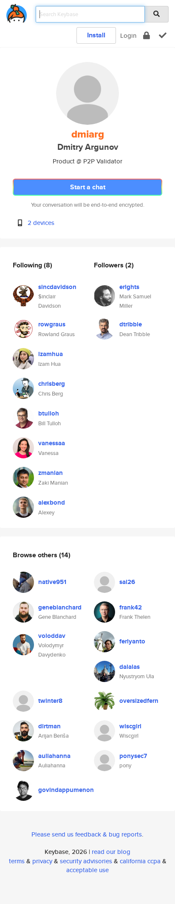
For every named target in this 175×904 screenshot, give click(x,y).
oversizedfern (138, 700)
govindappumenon (66, 790)
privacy (42, 860)
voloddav (51, 635)
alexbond (51, 502)
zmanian (50, 472)
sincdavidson (57, 287)
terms (17, 860)
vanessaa (51, 443)
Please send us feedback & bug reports (86, 834)
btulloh (48, 413)
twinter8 (50, 700)
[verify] (163, 35)
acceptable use (87, 869)
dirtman (49, 726)
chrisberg (51, 383)
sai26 (127, 582)
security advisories (86, 860)
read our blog (111, 851)
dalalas (129, 666)
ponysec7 (133, 756)
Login (128, 35)
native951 (52, 582)
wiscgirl (130, 726)
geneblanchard (60, 607)
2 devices (41, 222)
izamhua (50, 354)
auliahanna (54, 756)
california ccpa (140, 860)
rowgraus (51, 324)
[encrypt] (146, 35)
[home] (16, 12)
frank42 (130, 607)
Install (96, 35)
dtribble (130, 324)
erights (129, 287)
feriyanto (132, 641)
